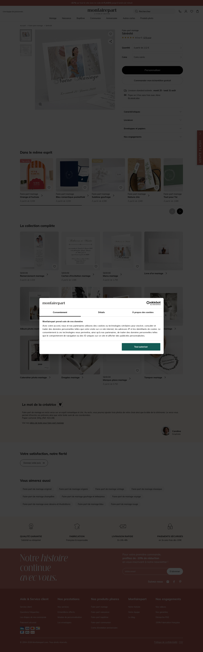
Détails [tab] (101, 312)
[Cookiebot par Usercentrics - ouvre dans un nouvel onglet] (148, 303)
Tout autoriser (141, 347)
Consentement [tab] (60, 312)
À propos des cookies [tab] (143, 312)
